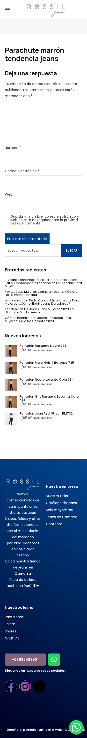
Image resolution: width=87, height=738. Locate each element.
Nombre (13, 147)
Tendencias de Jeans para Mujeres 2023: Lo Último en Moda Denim (39, 311)
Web (9, 194)
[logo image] (46, 9)
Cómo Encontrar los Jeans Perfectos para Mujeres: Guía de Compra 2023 (38, 319)
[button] (76, 727)
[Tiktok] (39, 686)
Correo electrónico (22, 171)
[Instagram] (25, 686)
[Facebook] (11, 686)
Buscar (71, 250)
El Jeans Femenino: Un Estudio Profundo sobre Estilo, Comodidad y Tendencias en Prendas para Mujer (43, 282)
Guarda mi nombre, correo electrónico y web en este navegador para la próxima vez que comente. (44, 220)
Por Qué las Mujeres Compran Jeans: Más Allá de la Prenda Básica (41, 293)
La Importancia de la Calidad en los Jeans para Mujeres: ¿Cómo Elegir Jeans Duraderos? (42, 302)
